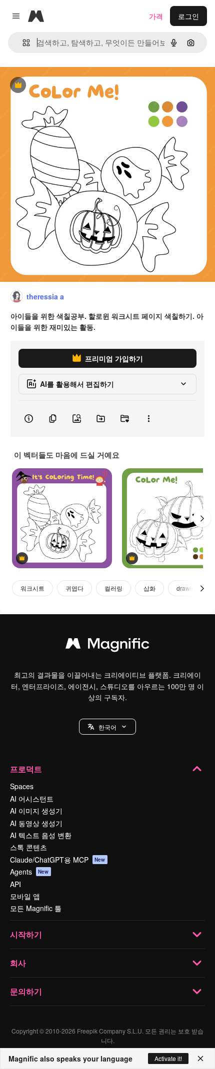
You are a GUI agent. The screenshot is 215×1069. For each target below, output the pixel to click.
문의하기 (26, 991)
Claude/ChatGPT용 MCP (58, 860)
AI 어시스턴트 (32, 799)
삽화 (150, 588)
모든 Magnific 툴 (36, 908)
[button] (107, 727)
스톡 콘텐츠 (28, 847)
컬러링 (113, 588)
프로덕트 (26, 769)
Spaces (22, 786)
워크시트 (32, 588)
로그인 (188, 16)
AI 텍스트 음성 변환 (41, 835)
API (15, 884)
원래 (57, 85)
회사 (18, 963)
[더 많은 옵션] (148, 419)
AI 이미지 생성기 (36, 811)
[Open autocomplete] (22, 42)
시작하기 (26, 934)
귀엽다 (75, 588)
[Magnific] (108, 645)
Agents (29, 872)
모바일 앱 (25, 896)
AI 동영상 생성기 (36, 823)
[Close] (200, 1059)
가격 (156, 16)
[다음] (202, 518)
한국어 (107, 727)
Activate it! (168, 1058)
